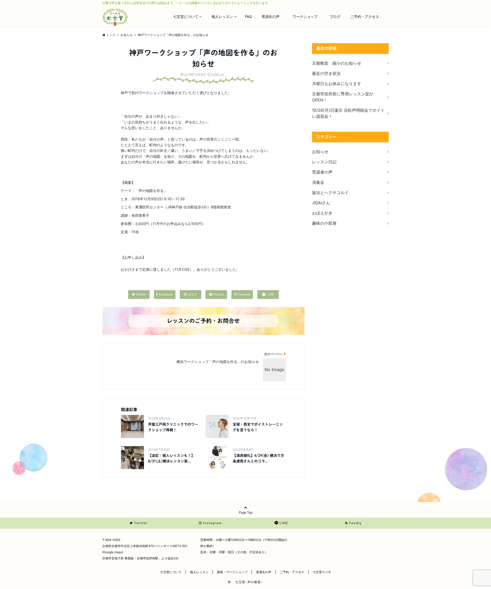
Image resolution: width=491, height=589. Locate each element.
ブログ (337, 16)
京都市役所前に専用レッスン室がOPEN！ (342, 97)
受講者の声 (322, 172)
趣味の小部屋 (324, 223)
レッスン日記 (324, 161)
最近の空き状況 (326, 73)
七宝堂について (185, 16)
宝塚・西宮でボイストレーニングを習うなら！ (258, 427)
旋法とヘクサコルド (330, 192)
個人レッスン (222, 16)
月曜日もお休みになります (336, 83)
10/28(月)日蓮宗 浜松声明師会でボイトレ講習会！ (348, 113)
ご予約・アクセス (364, 16)
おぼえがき (322, 213)
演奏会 (318, 182)
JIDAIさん (321, 202)
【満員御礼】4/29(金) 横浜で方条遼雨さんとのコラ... (258, 458)
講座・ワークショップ (232, 572)
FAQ (250, 16)
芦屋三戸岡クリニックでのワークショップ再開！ (173, 427)
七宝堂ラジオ (322, 572)
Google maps (112, 552)
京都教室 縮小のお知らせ (336, 63)
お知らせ (218, 74)
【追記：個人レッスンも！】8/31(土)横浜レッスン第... (171, 458)
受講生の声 (272, 16)
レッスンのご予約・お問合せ (203, 321)
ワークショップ (307, 16)
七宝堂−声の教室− (247, 582)
